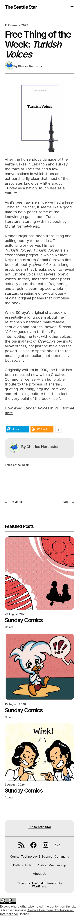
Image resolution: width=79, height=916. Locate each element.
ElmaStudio (38, 883)
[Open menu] (72, 7)
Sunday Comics (24, 620)
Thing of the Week (17, 464)
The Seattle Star (21, 7)
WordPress (39, 886)
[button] (17, 429)
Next (66, 502)
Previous (16, 502)
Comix (9, 627)
